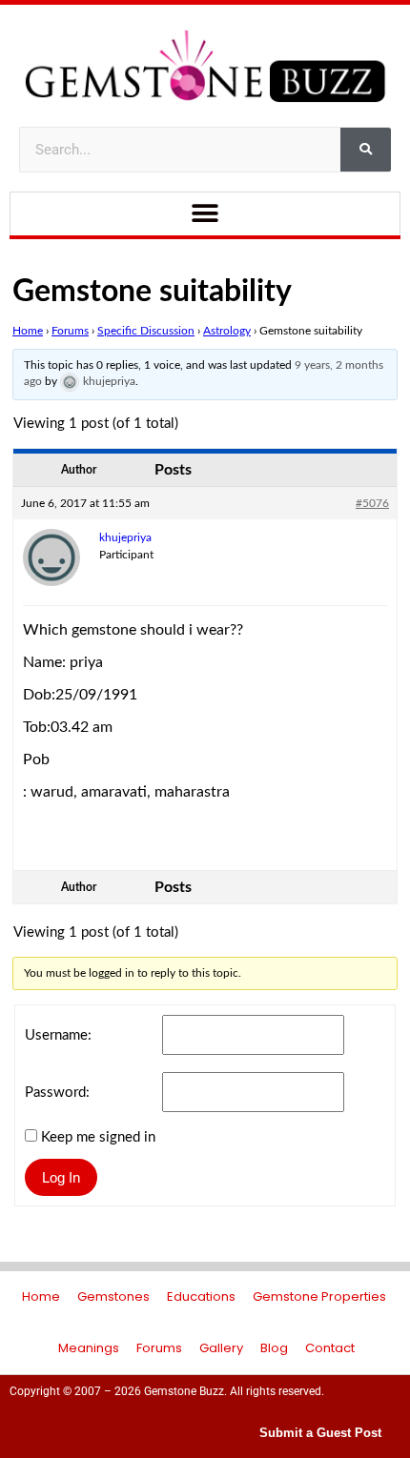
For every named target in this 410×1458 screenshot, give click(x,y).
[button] (205, 213)
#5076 (372, 503)
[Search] (365, 150)
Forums (70, 330)
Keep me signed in (98, 1137)
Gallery (221, 1348)
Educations (201, 1296)
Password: (57, 1092)
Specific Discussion (146, 330)
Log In (61, 1177)
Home (27, 330)
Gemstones (113, 1296)
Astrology (227, 330)
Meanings (88, 1348)
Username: (58, 1035)
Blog (274, 1348)
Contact (330, 1348)
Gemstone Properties (319, 1296)
